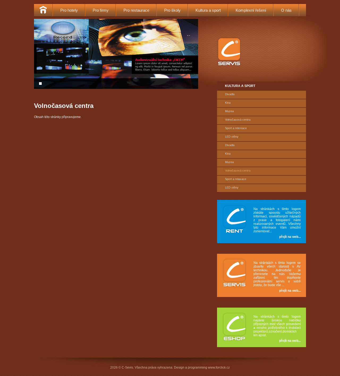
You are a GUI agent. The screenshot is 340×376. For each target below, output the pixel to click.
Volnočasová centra (237, 119)
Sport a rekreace (236, 128)
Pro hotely (69, 10)
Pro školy (172, 10)
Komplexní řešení (251, 10)
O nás (286, 10)
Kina (228, 102)
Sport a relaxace (235, 179)
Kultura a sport (208, 10)
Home (43, 10)
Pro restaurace (136, 10)
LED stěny (232, 136)
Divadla (230, 94)
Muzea (229, 111)
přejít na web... (290, 237)
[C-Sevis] (229, 65)
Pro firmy (101, 10)
